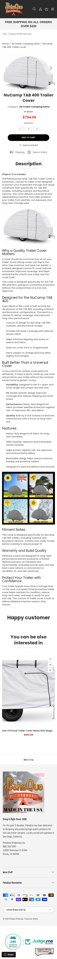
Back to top (28, 759)
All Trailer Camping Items (25, 43)
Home (5, 34)
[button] (46, 9)
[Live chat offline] (44, 952)
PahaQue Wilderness (16, 919)
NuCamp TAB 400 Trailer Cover (21, 34)
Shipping (19, 152)
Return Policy (40, 152)
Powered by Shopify (31, 919)
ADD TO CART (28, 137)
